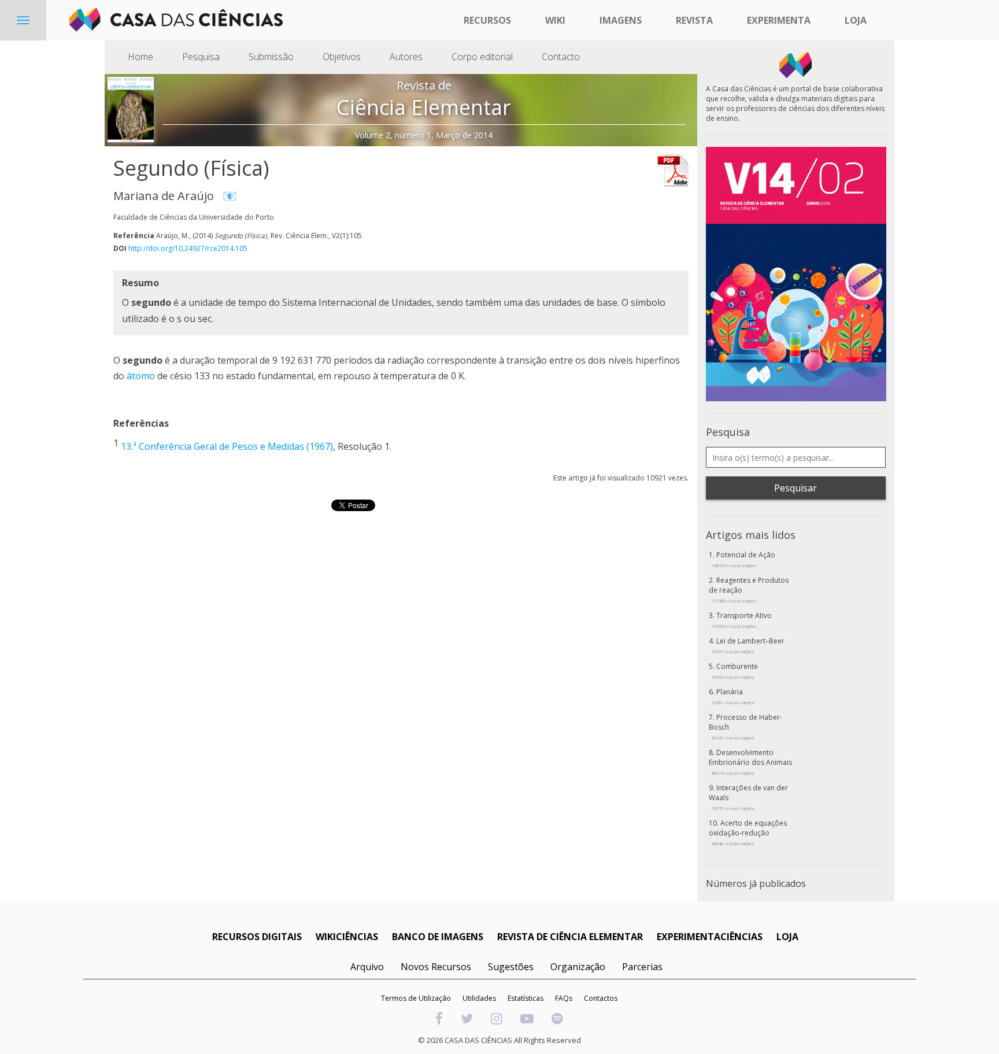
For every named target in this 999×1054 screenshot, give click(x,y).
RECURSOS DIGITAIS (257, 936)
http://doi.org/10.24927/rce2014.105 (187, 248)
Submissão (271, 56)
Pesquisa (201, 56)
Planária (733, 696)
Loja (856, 20)
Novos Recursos (436, 966)
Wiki (555, 20)
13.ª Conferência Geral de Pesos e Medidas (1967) (227, 447)
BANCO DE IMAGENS (437, 936)
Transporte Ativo (742, 620)
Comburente (735, 670)
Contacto (561, 56)
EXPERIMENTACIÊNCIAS (710, 936)
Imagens (621, 20)
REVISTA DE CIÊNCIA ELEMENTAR (570, 936)
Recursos (487, 20)
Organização (577, 966)
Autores (406, 56)
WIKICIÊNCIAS (347, 936)
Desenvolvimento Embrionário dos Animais (750, 762)
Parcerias (642, 966)
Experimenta (779, 20)
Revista (694, 20)
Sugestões (511, 966)
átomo (141, 375)
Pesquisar (795, 488)
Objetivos (342, 56)
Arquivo (367, 966)
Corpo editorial (482, 56)
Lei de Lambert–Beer (748, 645)
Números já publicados (756, 883)
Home (140, 56)
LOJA (787, 936)
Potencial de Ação (743, 559)
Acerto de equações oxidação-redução (748, 832)
